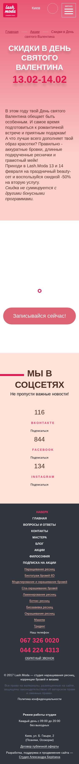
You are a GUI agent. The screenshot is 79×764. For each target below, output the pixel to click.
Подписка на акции (39, 562)
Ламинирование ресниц (39, 594)
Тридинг (39, 626)
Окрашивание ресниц (40, 613)
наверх (41, 512)
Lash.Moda (22, 675)
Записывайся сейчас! (39, 316)
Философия (39, 556)
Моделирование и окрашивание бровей (39, 581)
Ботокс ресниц (39, 600)
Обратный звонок (39, 658)
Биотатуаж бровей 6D (40, 575)
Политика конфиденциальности (40, 699)
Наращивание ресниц (39, 569)
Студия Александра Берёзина (39, 757)
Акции (35, 32)
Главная (12, 32)
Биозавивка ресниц (39, 607)
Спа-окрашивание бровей (40, 588)
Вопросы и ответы (39, 524)
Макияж (39, 619)
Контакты (39, 531)
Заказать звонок (52, 8)
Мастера (39, 537)
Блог (39, 543)
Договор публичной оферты (39, 746)
